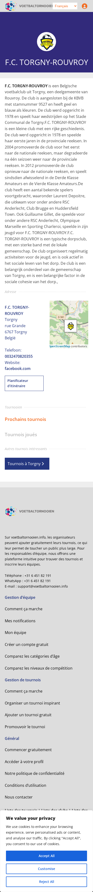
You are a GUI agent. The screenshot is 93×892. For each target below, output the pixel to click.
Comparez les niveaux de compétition (38, 668)
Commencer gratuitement (28, 749)
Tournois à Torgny (24, 463)
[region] (46, 851)
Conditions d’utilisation (25, 785)
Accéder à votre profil (24, 761)
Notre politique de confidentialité (34, 773)
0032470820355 (19, 356)
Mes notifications (20, 620)
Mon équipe (15, 632)
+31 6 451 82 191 (38, 575)
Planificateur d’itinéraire (17, 383)
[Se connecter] (83, 6)
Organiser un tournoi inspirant (32, 703)
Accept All (47, 855)
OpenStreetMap (59, 346)
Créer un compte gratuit (26, 644)
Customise (46, 868)
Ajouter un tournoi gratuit (28, 714)
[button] (70, 326)
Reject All (46, 881)
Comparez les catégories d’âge (32, 656)
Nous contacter (19, 797)
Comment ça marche (23, 608)
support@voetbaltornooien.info (43, 586)
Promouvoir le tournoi (25, 726)
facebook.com (18, 368)
